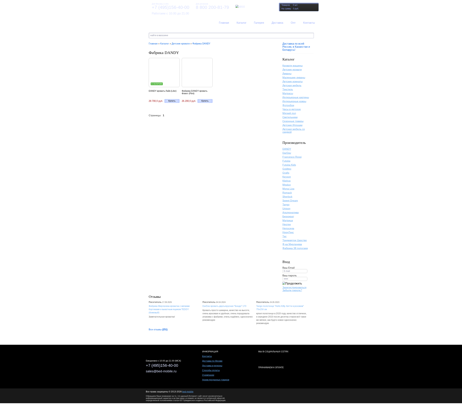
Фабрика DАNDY (201, 43)
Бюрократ (288, 216)
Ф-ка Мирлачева (292, 244)
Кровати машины (292, 65)
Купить (171, 101)
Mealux (286, 184)
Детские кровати (292, 69)
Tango (285, 204)
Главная (153, 43)
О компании (208, 375)
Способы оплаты (211, 370)
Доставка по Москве (212, 361)
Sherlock (287, 196)
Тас (284, 236)
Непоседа (288, 228)
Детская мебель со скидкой (293, 130)
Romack (287, 192)
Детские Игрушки (292, 125)
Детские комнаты (292, 81)
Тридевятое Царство (294, 240)
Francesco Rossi (292, 156)
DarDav (286, 152)
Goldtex (286, 168)
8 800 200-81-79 (212, 7)
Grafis (285, 172)
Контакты (207, 356)
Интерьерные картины (295, 97)
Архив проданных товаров (215, 379)
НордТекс (288, 232)
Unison (286, 208)
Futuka (286, 160)
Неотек (286, 224)
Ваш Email (288, 267)
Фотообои (288, 105)
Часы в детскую (291, 109)
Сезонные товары (293, 121)
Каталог (164, 43)
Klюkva (286, 180)
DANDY (286, 148)
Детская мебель (291, 85)
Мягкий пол (289, 113)
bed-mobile (187, 391)
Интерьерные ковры (294, 101)
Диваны (286, 73)
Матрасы (287, 93)
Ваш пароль (289, 275)
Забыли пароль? (292, 290)
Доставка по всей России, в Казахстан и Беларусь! (296, 46)
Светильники (290, 117)
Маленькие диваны (293, 77)
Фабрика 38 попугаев (295, 248)
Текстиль (287, 89)
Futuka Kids (289, 164)
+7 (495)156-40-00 (170, 7)
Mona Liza (288, 188)
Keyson (286, 176)
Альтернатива (290, 212)
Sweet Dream (290, 200)
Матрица (287, 220)
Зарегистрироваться (294, 287)
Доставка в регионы (212, 365)
